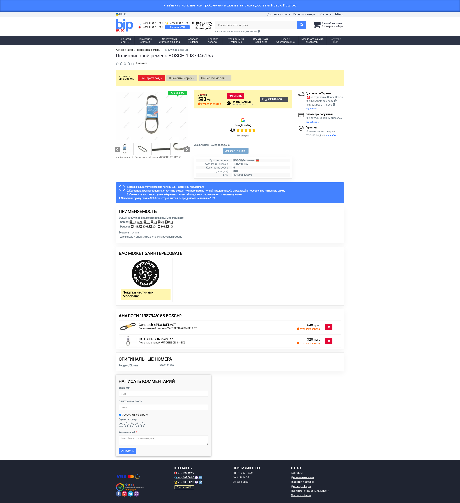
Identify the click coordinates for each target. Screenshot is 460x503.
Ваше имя (124, 387)
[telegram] (130, 494)
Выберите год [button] (150, 78)
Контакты (326, 14)
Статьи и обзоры (301, 495)
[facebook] (118, 494)
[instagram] (124, 494)
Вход (340, 14)
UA (121, 14)
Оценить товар (128, 419)
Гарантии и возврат (302, 481)
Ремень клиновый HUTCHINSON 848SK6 (162, 342)
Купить (237, 96)
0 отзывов (141, 63)
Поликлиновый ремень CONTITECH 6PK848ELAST (168, 328)
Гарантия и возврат (305, 14)
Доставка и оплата (278, 14)
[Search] (301, 25)
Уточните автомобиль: (126, 77)
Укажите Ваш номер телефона (212, 145)
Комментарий (128, 432)
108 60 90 (153, 23)
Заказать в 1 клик (235, 150)
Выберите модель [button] (214, 78)
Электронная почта (130, 401)
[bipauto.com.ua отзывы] (130, 487)
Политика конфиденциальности (310, 490)
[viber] (136, 494)
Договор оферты (301, 486)
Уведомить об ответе (135, 414)
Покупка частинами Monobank (138, 294)
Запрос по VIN (177, 27)
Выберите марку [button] (181, 78)
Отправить (127, 450)
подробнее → (313, 109)
